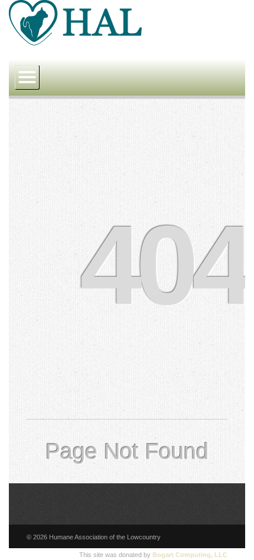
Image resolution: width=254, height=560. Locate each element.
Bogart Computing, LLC (189, 554)
